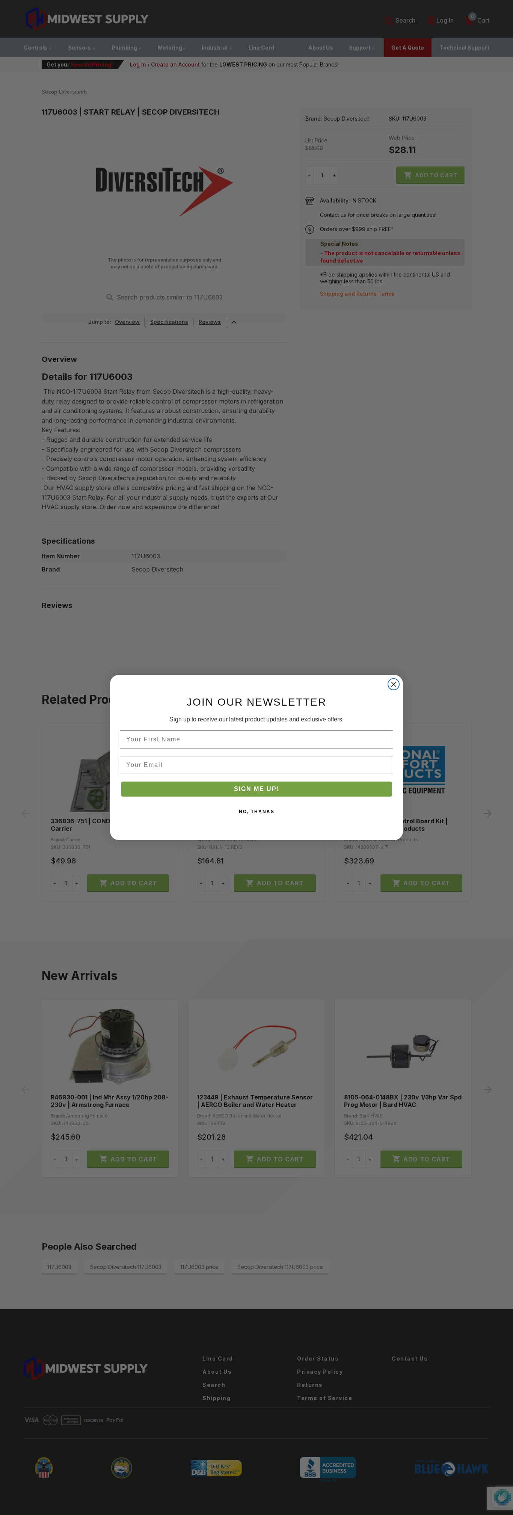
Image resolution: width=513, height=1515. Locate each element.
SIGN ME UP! (256, 789)
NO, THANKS (257, 811)
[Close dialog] (393, 684)
